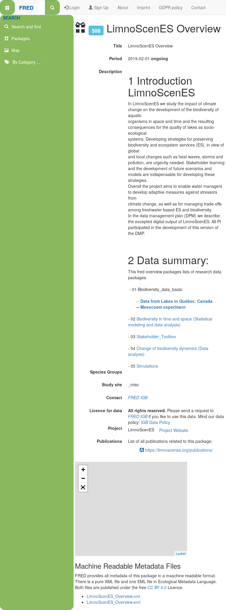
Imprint (143, 7)
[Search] (52, 7)
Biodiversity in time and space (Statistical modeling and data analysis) (170, 322)
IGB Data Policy (155, 422)
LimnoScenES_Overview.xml (113, 596)
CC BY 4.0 (157, 587)
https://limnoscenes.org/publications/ (178, 450)
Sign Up (101, 7)
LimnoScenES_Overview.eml (113, 602)
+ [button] (83, 469)
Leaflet (181, 553)
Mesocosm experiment (163, 307)
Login (74, 7)
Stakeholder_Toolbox (156, 336)
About (122, 7)
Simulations (147, 366)
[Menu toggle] (7, 7)
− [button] (83, 478)
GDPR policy (170, 7)
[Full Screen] (83, 487)
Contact (198, 7)
